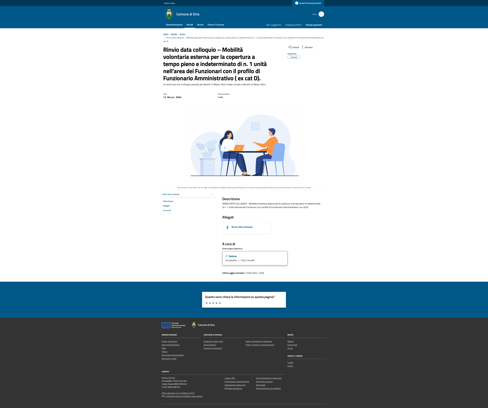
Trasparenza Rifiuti (293, 24)
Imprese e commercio (213, 348)
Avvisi (290, 348)
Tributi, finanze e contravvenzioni (260, 344)
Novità (190, 24)
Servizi (200, 24)
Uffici (164, 348)
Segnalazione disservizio (235, 384)
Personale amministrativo (173, 355)
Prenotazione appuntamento (237, 381)
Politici (164, 351)
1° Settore (231, 256)
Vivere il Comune (216, 24)
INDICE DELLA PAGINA (170, 194)
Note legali (260, 384)
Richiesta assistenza (233, 388)
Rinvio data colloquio (242, 227)
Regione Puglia (169, 3)
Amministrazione (174, 24)
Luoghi (290, 362)
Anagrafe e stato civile (213, 341)
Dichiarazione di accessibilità (268, 388)
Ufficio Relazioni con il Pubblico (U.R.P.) (178, 393)
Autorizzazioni (210, 344)
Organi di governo (169, 341)
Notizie (290, 341)
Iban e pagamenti (273, 24)
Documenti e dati (169, 358)
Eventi (290, 365)
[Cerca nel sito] (321, 14)
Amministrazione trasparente (268, 378)
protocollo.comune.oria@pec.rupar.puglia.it (184, 396)
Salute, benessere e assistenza (259, 341)
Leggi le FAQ (230, 378)
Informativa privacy (264, 381)
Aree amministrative (170, 344)
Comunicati (292, 344)
